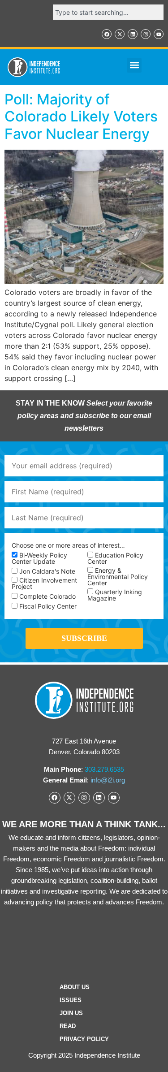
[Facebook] (107, 34)
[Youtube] (159, 34)
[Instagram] (146, 34)
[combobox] (108, 12)
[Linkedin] (133, 34)
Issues (71, 1000)
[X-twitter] (120, 34)
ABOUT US (75, 987)
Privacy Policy (84, 1039)
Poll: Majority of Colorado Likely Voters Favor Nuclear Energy (81, 117)
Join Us (71, 1013)
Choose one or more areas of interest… (68, 545)
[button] (134, 65)
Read (68, 1026)
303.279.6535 (104, 769)
